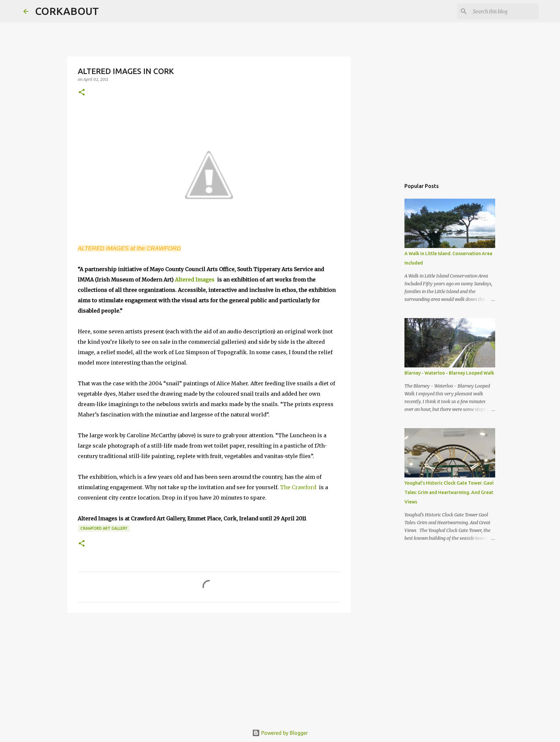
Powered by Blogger (284, 733)
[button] (82, 92)
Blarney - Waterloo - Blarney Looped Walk (449, 373)
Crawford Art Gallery (103, 528)
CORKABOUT (67, 11)
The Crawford (298, 487)
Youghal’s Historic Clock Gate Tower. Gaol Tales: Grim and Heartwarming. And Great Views (449, 492)
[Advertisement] (209, 668)
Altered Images (195, 279)
